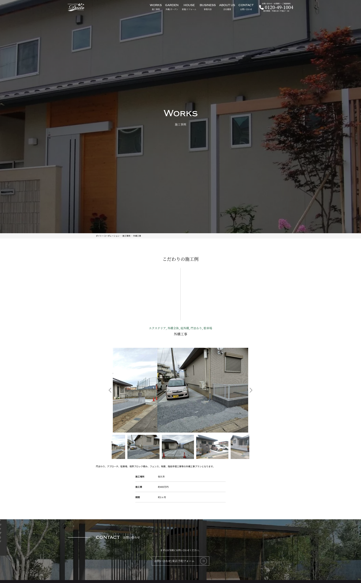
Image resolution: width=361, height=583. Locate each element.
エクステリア (157, 328)
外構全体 (173, 328)
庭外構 (184, 328)
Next (251, 390)
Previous (110, 390)
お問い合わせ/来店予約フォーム (174, 561)
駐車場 (208, 328)
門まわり (196, 328)
